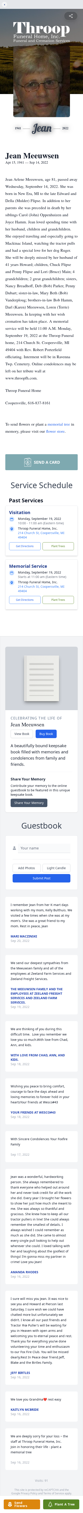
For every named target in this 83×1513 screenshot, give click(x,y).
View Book (21, 734)
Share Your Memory (29, 803)
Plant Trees (58, 546)
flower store (55, 431)
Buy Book (46, 734)
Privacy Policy (29, 1493)
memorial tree (59, 424)
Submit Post (41, 878)
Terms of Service (53, 1493)
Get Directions (25, 546)
